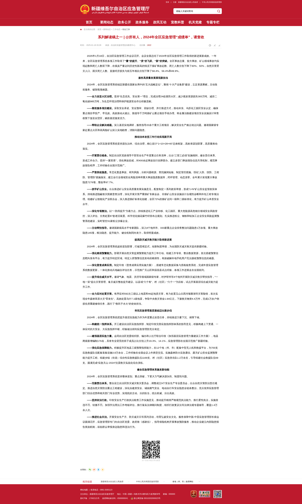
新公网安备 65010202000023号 (147, 498)
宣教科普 (177, 22)
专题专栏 (213, 22)
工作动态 (116, 29)
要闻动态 (106, 22)
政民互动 (159, 22)
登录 (167, 2)
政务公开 (124, 22)
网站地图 (84, 490)
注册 (174, 2)
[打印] (210, 45)
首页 (89, 22)
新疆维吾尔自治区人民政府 (188, 2)
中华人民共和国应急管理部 (212, 2)
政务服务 (142, 22)
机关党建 (195, 22)
